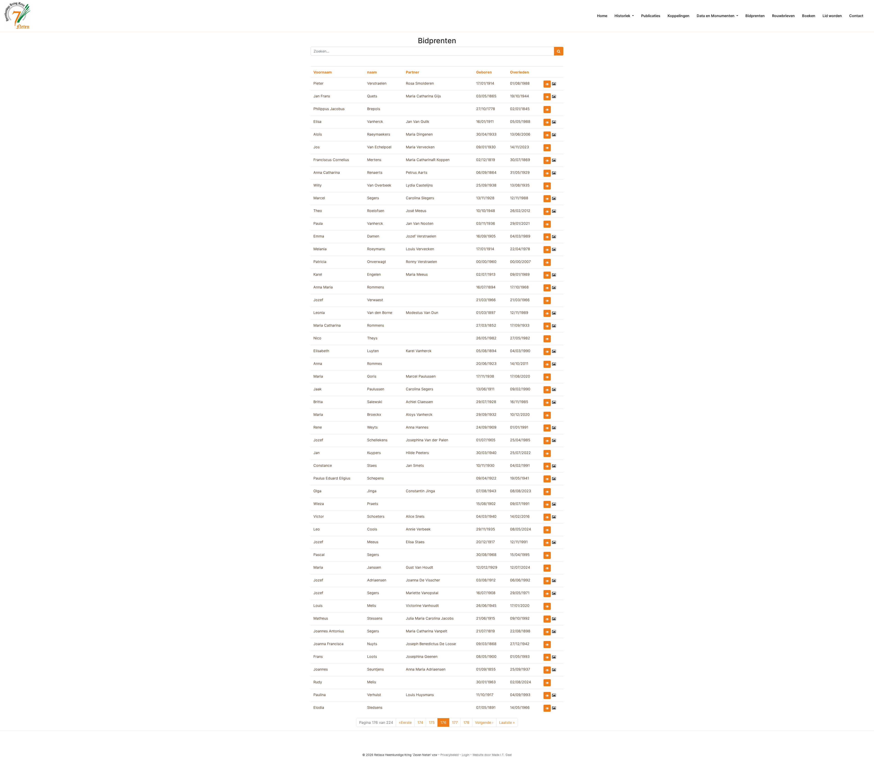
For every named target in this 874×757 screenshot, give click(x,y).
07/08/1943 (486, 491)
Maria (318, 376)
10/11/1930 (485, 465)
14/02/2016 (520, 516)
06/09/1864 (486, 172)
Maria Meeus (417, 274)
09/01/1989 (520, 274)
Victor (318, 516)
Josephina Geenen (421, 656)
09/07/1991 (519, 503)
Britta (318, 401)
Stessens (374, 618)
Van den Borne (379, 312)
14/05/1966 (520, 707)
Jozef (318, 300)
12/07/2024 (520, 567)
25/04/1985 (520, 440)
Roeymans (376, 249)
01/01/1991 (519, 427)
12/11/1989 (519, 312)
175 (433, 722)
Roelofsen (375, 210)
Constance (322, 465)
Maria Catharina (327, 325)
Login (465, 755)
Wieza (318, 503)
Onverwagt (376, 261)
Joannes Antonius (328, 631)
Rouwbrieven (783, 15)
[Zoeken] (558, 51)
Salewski (374, 401)
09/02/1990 (520, 389)
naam (372, 72)
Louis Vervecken (420, 249)
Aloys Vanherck (419, 414)
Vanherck (375, 121)
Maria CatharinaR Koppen (428, 159)
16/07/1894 (485, 287)
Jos (316, 147)
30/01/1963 (486, 682)
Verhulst (374, 694)
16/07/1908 (485, 592)
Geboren (484, 72)
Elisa (317, 121)
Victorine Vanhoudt (422, 605)
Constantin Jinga (420, 491)
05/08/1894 (486, 350)
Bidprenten (755, 15)
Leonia (319, 312)
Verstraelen (376, 83)
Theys (372, 338)
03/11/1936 (485, 223)
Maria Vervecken (420, 147)
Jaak (317, 389)
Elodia (318, 707)
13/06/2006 (520, 134)
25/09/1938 (486, 185)
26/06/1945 (486, 605)
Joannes (320, 669)
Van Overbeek (379, 185)
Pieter (318, 83)
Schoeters (375, 516)
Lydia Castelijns (419, 185)
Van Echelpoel (379, 147)
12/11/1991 (519, 542)
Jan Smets (415, 465)
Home (602, 15)
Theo (317, 210)
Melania (320, 249)
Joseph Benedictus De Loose (431, 643)
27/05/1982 (520, 338)
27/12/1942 (519, 643)
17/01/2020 (519, 605)
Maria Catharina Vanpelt (426, 631)
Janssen (374, 567)
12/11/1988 (519, 198)
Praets (372, 503)
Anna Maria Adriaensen (425, 669)
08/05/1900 (486, 656)
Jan (316, 452)
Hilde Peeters (417, 452)
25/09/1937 (520, 669)
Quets (372, 96)
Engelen (374, 274)
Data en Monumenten (716, 15)
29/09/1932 (486, 414)
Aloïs (317, 134)
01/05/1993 (520, 656)
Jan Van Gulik (417, 121)
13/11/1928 (485, 198)
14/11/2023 (519, 147)
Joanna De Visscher (423, 580)
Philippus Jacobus (329, 108)
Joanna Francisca (328, 643)
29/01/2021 (520, 223)
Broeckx (374, 414)
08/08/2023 (520, 491)
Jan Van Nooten (419, 223)
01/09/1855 (486, 669)
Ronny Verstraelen (421, 261)
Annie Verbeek (418, 529)
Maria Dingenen (419, 134)
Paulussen (375, 389)
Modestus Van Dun (422, 312)
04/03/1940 (486, 516)
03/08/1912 (486, 580)
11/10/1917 (484, 694)
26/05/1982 (486, 338)
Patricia (319, 261)
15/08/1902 (486, 503)
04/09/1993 (520, 694)
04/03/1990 (520, 350)
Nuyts (372, 643)
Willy (317, 185)
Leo (316, 529)
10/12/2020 (520, 414)
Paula (318, 223)
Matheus (320, 618)
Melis (371, 605)
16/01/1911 (485, 121)
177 (456, 722)
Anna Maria (323, 287)
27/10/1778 (485, 108)
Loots (372, 656)
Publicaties (650, 15)
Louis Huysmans (420, 694)
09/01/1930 (486, 147)
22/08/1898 (520, 631)
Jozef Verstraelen (421, 236)
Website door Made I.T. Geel (492, 755)
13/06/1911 (485, 389)
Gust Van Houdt (419, 567)
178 (467, 722)
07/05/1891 (485, 707)
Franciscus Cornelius (331, 159)
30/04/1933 (486, 134)
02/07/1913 (485, 274)
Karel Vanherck (419, 350)
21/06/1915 (485, 618)
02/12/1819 (485, 159)
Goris (371, 376)
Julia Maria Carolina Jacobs (430, 618)
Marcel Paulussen (421, 376)
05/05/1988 (520, 121)
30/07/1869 (520, 159)
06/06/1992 (520, 580)
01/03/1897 (485, 312)
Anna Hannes (417, 427)
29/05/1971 (519, 592)
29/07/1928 (486, 401)
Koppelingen (678, 15)
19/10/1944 (519, 96)
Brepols (373, 108)
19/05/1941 (519, 478)
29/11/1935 (485, 529)
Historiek (623, 15)
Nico (317, 338)
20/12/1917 (485, 542)
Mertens (374, 159)
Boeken (808, 15)
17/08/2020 (520, 376)
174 (421, 722)
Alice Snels (415, 516)
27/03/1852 (486, 325)
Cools (372, 529)
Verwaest (375, 300)
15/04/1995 (520, 554)
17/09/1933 (519, 325)
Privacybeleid (449, 755)
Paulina (319, 694)
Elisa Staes (415, 542)
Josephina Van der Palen (427, 440)
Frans (318, 656)
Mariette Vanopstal (422, 592)
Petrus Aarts (416, 172)
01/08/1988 (520, 83)
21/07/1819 (485, 631)
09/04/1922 (486, 478)
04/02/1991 (520, 465)
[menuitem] (602, 15)
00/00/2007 (520, 261)
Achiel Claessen (419, 401)
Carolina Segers (419, 389)
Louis (318, 605)
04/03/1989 (520, 236)
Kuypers (374, 452)
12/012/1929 (486, 567)
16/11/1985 (519, 401)
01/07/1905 (485, 440)
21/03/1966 (486, 300)
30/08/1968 (486, 554)
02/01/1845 (520, 108)
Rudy (317, 682)
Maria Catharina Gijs (423, 96)
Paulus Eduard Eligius (331, 478)
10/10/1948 (485, 210)
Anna (317, 363)
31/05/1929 (520, 172)
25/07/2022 (520, 452)
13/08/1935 (520, 185)
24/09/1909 (486, 427)
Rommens (375, 287)
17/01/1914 (485, 83)
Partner (412, 72)
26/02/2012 (520, 210)
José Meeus (416, 210)
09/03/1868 (486, 643)
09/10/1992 (520, 618)
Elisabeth (321, 350)
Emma (318, 236)
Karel (317, 274)
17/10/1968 (519, 287)
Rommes (374, 363)
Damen (373, 236)
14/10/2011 (519, 363)
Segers (373, 198)
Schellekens (377, 440)
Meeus (372, 542)
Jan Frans (321, 96)
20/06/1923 (486, 363)
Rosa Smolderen (420, 83)
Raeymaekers (378, 134)
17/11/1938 (485, 376)
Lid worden (832, 15)
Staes (372, 465)
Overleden (519, 72)
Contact (856, 15)
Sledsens (374, 707)
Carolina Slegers (420, 198)
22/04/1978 (520, 249)
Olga (317, 491)
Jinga (371, 491)
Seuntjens (375, 669)
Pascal (319, 554)
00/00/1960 (486, 261)
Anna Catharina (326, 172)
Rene (317, 427)
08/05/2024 (520, 529)
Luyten (373, 350)
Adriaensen (376, 580)
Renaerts (374, 172)
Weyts (372, 427)
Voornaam (322, 72)
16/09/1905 (486, 236)
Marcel (319, 198)
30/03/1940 (486, 452)
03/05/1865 (486, 96)
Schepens (375, 478)
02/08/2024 (520, 682)
